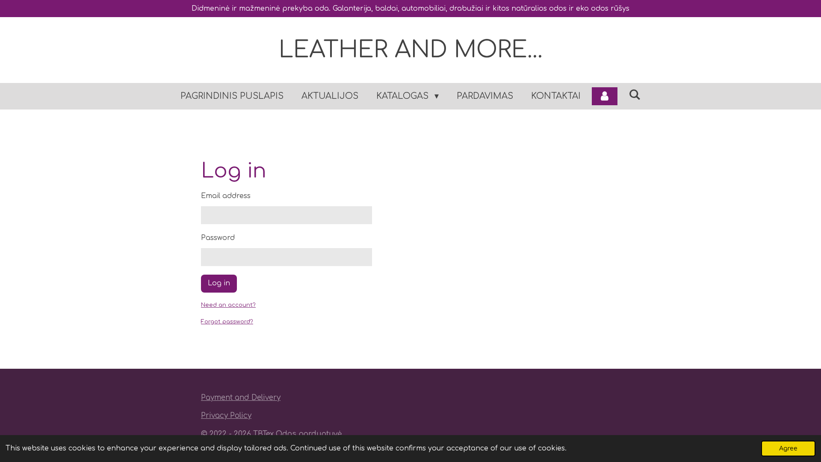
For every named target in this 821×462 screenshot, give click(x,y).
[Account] (604, 96)
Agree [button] (788, 448)
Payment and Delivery (241, 398)
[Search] (634, 94)
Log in (219, 283)
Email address (226, 196)
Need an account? (228, 305)
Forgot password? (227, 322)
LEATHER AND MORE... (411, 50)
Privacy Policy (226, 416)
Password (218, 238)
